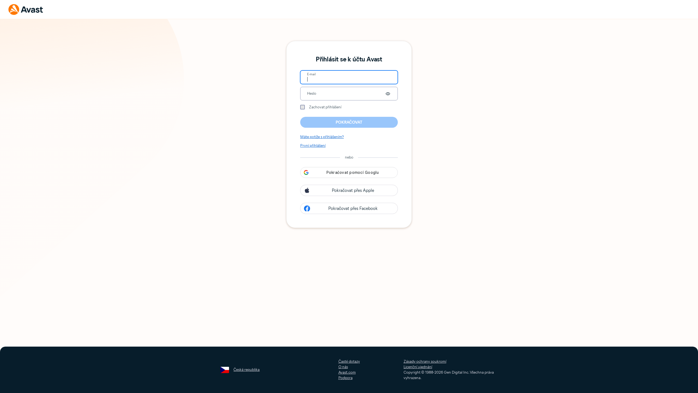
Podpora (345, 378)
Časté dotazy (349, 361)
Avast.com (347, 372)
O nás (343, 367)
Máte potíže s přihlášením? (322, 137)
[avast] (25, 9)
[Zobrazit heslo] (387, 93)
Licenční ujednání (418, 367)
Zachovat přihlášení (325, 107)
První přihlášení (313, 145)
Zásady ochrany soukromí (425, 361)
